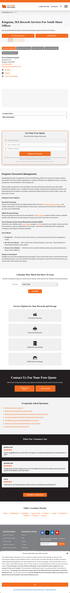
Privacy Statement (50, 589)
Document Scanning (23, 48)
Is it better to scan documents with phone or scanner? (22, 420)
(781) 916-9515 (7, 64)
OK (35, 584)
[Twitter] (47, 533)
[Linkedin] (52, 533)
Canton (54, 513)
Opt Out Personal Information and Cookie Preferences (28, 589)
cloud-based (26, 224)
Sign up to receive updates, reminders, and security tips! (52, 539)
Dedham (46, 513)
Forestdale (24, 513)
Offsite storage (39, 215)
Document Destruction (10, 53)
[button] (67, 553)
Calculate (35, 291)
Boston (5, 513)
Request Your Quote (35, 154)
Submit (61, 544)
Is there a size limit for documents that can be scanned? (22, 423)
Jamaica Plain (35, 513)
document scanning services (51, 204)
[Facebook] (42, 533)
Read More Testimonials (35, 495)
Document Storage (51, 48)
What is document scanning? (14, 408)
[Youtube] (57, 533)
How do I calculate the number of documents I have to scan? (24, 417)
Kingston (35, 515)
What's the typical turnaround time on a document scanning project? (26, 414)
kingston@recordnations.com (11, 66)
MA (11, 12)
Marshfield (62, 513)
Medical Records (37, 48)
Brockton (26, 515)
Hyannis (43, 515)
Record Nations (6, 12)
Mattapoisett (14, 513)
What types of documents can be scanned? (18, 411)
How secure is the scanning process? (17, 426)
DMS (40, 224)
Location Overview (9, 48)
